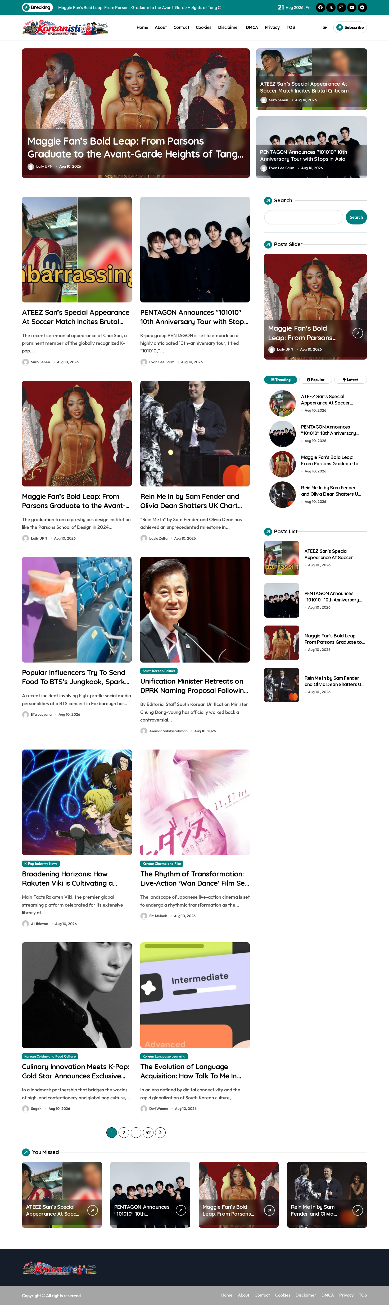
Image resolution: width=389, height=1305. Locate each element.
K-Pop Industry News (40, 863)
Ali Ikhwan (39, 923)
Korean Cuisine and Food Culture (50, 1056)
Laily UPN (39, 538)
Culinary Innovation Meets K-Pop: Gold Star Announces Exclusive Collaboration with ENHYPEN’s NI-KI (76, 1080)
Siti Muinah (158, 915)
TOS (291, 27)
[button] (244, 112)
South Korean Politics (159, 671)
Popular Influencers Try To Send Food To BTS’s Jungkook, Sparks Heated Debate (75, 681)
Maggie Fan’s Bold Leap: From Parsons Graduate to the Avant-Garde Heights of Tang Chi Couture (73, 510)
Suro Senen (278, 100)
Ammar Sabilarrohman (168, 731)
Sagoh (36, 1108)
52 (148, 1132)
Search (283, 200)
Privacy (272, 27)
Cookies (203, 27)
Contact (181, 27)
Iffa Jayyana (41, 714)
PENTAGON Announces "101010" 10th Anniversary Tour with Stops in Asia (303, 155)
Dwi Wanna (158, 1108)
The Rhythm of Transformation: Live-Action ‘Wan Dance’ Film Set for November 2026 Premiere (193, 883)
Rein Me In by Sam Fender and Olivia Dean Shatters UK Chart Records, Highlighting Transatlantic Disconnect (123, 154)
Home (142, 27)
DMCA (252, 27)
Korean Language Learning (164, 1056)
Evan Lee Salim (281, 168)
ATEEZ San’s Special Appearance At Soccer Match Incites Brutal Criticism (304, 87)
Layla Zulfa (45, 166)
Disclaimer (228, 27)
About (161, 27)
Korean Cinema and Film (162, 863)
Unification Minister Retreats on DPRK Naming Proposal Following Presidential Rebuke (194, 690)
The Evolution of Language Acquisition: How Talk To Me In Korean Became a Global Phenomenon (188, 1080)
